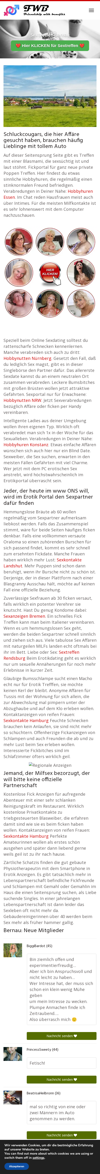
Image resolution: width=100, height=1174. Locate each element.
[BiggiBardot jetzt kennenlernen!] (12, 950)
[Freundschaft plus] (35, 10)
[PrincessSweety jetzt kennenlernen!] (12, 1054)
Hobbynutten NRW (22, 400)
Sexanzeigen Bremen (24, 616)
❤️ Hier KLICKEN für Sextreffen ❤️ (50, 45)
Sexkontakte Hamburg (26, 720)
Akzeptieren (16, 1166)
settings (38, 1158)
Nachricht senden (60, 1036)
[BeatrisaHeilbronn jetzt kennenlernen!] (12, 1098)
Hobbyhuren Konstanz (25, 444)
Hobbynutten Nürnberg (27, 358)
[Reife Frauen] (50, 272)
